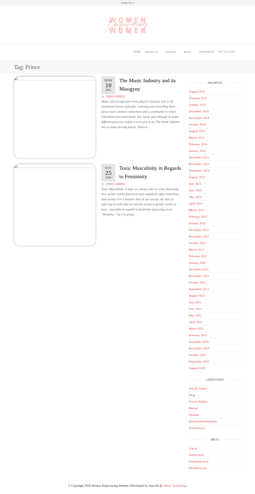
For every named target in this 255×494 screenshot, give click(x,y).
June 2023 (195, 190)
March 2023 (196, 210)
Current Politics (198, 401)
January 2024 (197, 150)
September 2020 (199, 361)
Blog (187, 51)
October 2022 (197, 243)
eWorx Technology (175, 485)
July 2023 (195, 183)
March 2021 (196, 328)
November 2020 (199, 348)
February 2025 (198, 98)
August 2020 (197, 368)
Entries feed (196, 454)
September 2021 (199, 289)
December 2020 (199, 341)
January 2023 (197, 223)
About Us (151, 51)
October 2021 (197, 282)
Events (171, 51)
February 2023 (198, 216)
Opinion (194, 414)
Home (137, 51)
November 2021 (199, 276)
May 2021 (195, 315)
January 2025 (197, 104)
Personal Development (203, 421)
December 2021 (199, 269)
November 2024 (199, 118)
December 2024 (199, 111)
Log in (193, 448)
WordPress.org (198, 468)
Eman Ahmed (115, 96)
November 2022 (199, 236)
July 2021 (195, 302)
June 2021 (195, 308)
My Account (226, 51)
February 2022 (198, 256)
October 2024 (197, 124)
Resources (206, 51)
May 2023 (195, 197)
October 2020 (197, 355)
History (193, 408)
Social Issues (197, 428)
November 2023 (199, 164)
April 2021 (195, 322)
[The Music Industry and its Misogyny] (54, 117)
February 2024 (198, 144)
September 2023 (199, 170)
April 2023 (195, 203)
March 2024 (196, 137)
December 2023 (199, 157)
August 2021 (197, 295)
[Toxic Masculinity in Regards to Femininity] (54, 204)
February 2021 (198, 335)
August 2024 (197, 131)
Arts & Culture (198, 388)
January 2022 (197, 262)
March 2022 (196, 249)
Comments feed (198, 461)
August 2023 (197, 177)
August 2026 (197, 91)
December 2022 (199, 229)
